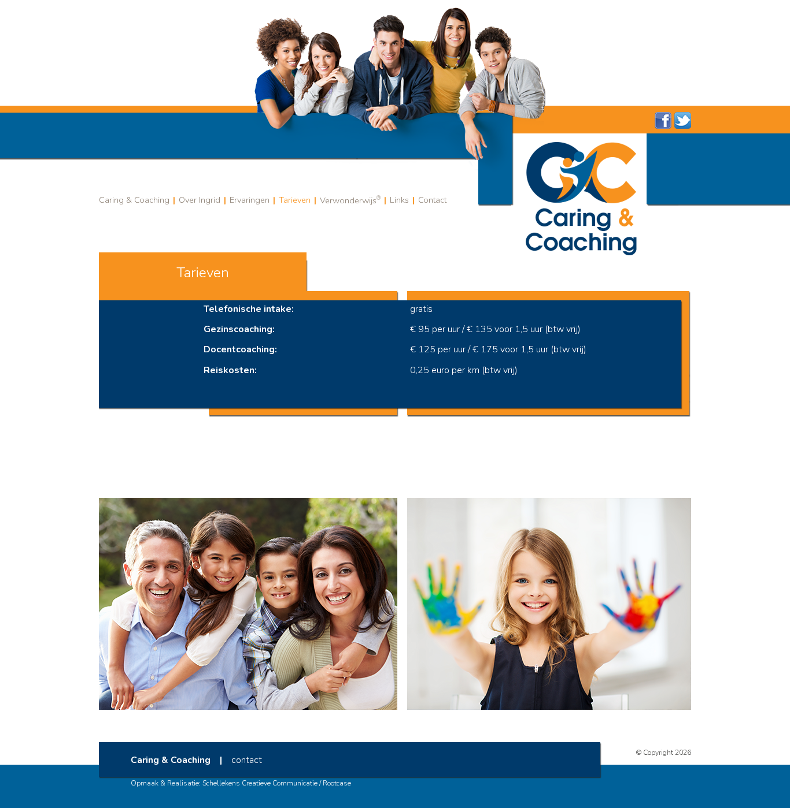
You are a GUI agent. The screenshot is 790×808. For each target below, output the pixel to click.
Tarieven (295, 200)
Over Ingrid (199, 200)
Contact (432, 200)
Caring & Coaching (134, 200)
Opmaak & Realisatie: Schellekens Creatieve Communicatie (224, 783)
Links (399, 200)
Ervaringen (250, 200)
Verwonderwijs (350, 200)
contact (246, 760)
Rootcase (337, 783)
